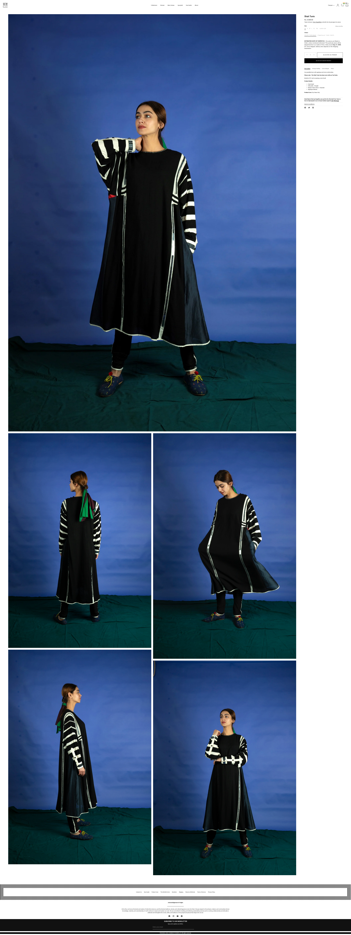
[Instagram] (173, 916)
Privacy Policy (211, 892)
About (196, 5)
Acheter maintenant (323, 60)
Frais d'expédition (317, 22)
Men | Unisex (171, 5)
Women (162, 5)
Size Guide (189, 5)
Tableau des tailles (339, 26)
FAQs (332, 68)
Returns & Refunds (190, 892)
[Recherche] (342, 5)
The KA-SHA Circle (165, 892)
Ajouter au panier (330, 55)
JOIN (197, 927)
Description (307, 68)
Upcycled (180, 5)
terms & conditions (309, 104)
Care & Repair (325, 68)
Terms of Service (201, 892)
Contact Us (139, 892)
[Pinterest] (181, 916)
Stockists (174, 892)
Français (330, 5)
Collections (154, 5)
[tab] (308, 69)
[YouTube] (177, 916)
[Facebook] (169, 916)
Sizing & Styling (316, 68)
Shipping (181, 892)
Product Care (155, 892)
